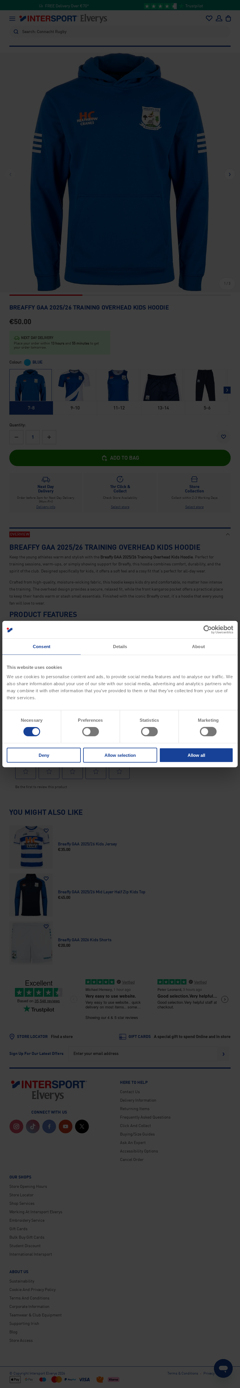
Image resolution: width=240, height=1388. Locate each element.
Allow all (196, 754)
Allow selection (120, 754)
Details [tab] (120, 646)
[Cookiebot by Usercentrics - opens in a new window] (207, 629)
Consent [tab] (41, 646)
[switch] (90, 731)
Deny (44, 754)
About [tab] (198, 646)
